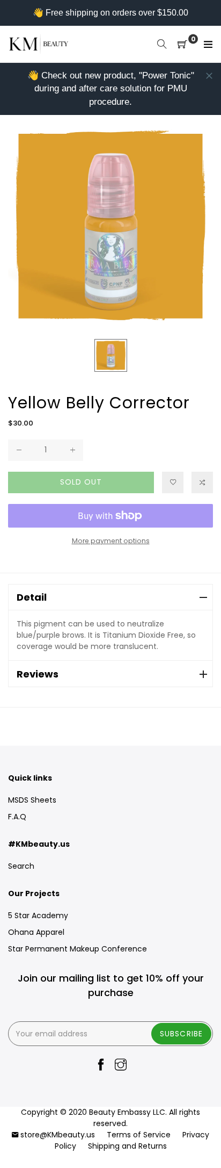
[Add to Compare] (202, 482)
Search (21, 866)
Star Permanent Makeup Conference (77, 948)
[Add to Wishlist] (172, 482)
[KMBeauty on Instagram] (121, 1065)
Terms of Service (139, 1134)
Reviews (37, 674)
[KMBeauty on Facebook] (101, 1065)
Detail (32, 597)
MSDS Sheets (32, 800)
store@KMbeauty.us (57, 1134)
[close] (209, 75)
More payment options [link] (111, 540)
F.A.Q (17, 816)
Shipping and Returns (127, 1146)
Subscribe (181, 1033)
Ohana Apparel (36, 932)
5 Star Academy (38, 915)
